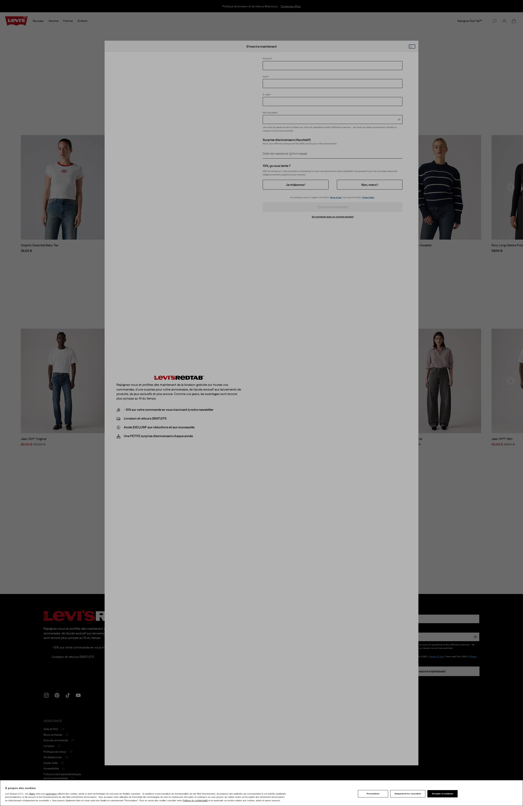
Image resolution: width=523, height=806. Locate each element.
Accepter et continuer (442, 794)
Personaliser (373, 794)
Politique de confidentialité (195, 800)
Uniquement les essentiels (407, 794)
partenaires (51, 794)
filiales (32, 794)
